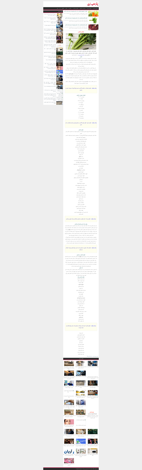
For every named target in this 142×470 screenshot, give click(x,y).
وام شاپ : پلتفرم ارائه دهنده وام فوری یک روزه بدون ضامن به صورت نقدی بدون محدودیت (92, 416)
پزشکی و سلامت (75, 8)
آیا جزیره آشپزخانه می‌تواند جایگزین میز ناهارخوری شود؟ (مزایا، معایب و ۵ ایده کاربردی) (81, 455)
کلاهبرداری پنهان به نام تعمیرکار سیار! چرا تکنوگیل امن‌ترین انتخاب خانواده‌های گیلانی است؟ (69, 377)
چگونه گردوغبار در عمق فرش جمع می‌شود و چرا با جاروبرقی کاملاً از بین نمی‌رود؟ (69, 368)
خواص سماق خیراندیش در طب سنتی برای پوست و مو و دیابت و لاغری (76, 24)
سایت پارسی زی (81, 55)
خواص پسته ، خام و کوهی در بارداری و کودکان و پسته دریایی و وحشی (78, 219)
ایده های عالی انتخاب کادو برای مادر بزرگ (69, 396)
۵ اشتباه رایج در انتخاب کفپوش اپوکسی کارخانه (81, 387)
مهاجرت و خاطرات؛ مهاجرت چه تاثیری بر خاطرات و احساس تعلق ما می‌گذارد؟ (69, 445)
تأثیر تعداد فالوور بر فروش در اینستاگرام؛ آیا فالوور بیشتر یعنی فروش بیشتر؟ (92, 445)
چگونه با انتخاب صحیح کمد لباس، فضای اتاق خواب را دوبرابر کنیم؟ (69, 416)
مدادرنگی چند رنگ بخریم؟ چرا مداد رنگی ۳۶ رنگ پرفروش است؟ (81, 416)
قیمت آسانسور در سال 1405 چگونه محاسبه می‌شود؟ (81, 406)
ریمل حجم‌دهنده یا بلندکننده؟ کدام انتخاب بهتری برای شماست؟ (69, 426)
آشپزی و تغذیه (95, 8)
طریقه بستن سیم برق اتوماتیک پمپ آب (92, 366)
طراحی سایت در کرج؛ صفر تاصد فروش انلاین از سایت (92, 435)
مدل (57, 8)
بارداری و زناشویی (82, 8)
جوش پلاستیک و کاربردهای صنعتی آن (80, 376)
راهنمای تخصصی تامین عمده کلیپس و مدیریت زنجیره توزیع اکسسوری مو (80, 445)
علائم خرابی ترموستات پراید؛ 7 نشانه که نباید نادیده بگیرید (81, 367)
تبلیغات (63, 8)
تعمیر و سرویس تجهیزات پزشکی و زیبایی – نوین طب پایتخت (69, 387)
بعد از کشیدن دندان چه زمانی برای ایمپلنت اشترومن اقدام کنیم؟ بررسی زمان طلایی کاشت (93, 377)
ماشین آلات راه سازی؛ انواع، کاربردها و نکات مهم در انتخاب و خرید (80, 396)
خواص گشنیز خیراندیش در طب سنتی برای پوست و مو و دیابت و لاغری (76, 18)
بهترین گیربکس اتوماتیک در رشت (81, 425)
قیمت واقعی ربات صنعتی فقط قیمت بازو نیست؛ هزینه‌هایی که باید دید (69, 455)
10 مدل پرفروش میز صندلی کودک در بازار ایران (69, 464)
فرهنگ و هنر (89, 8)
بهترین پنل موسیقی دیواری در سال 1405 (93, 455)
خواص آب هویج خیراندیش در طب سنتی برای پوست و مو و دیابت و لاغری (75, 11)
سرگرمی (70, 8)
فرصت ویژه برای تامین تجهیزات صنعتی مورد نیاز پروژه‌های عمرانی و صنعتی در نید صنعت (92, 397)
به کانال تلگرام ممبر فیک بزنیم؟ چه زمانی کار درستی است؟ (69, 435)
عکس (66, 8)
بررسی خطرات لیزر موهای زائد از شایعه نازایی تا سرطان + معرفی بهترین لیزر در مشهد (69, 407)
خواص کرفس (81, 32)
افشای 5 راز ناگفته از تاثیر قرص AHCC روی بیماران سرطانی (80, 435)
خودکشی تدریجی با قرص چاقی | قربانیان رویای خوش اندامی (93, 387)
